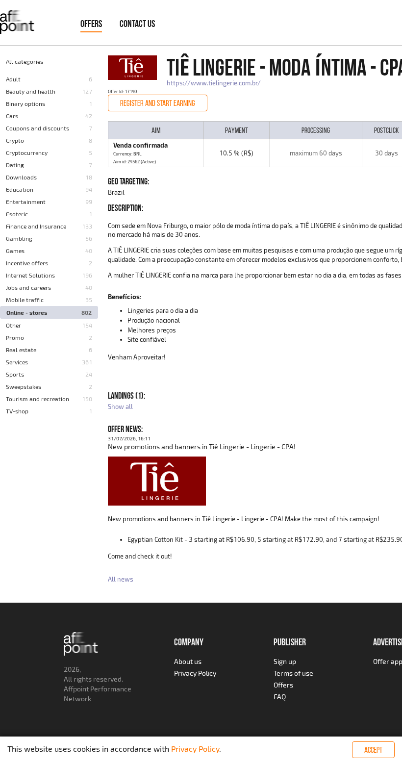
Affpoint (76, 689)
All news (120, 579)
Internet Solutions (30, 275)
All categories (24, 61)
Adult (13, 79)
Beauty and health (30, 91)
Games (15, 250)
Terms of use (293, 673)
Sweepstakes (23, 386)
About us (187, 661)
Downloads (21, 177)
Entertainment (26, 201)
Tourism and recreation (37, 398)
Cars (12, 115)
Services (17, 361)
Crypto (15, 140)
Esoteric (17, 213)
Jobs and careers (28, 287)
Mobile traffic (25, 299)
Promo (15, 337)
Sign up (285, 661)
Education (19, 189)
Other (13, 325)
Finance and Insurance (36, 226)
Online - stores (26, 312)
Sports (15, 374)
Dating (15, 164)
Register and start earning (157, 103)
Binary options (25, 103)
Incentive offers (27, 262)
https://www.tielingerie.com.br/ (214, 83)
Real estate (21, 349)
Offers (91, 23)
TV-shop (17, 410)
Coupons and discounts (37, 128)
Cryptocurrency (27, 152)
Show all (120, 406)
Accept (373, 750)
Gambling (19, 238)
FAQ (280, 696)
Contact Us (137, 23)
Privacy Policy (195, 673)
